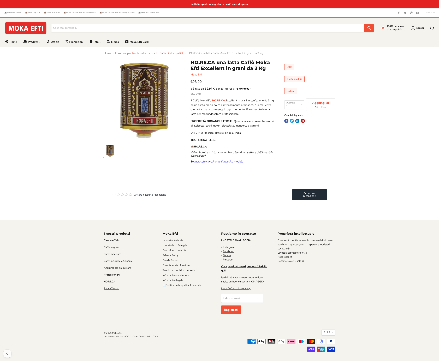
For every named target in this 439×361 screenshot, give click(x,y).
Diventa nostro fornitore (176, 265)
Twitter (227, 255)
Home (107, 53)
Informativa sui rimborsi (176, 275)
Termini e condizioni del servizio (180, 270)
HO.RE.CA (109, 281)
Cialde (117, 261)
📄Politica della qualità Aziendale (182, 285)
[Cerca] (369, 28)
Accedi (420, 28)
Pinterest (228, 259)
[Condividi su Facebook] (286, 121)
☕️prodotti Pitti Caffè (148, 13)
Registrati (231, 310)
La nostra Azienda (173, 240)
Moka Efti (196, 74)
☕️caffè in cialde (52, 13)
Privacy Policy (171, 255)
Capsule (128, 261)
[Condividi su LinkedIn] (297, 121)
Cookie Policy (170, 260)
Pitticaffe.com (111, 288)
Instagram (229, 247)
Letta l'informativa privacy (236, 288)
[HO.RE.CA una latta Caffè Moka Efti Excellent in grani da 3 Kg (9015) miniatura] (110, 151)
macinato (116, 254)
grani (116, 247)
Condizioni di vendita (174, 250)
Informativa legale (173, 280)
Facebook (228, 251)
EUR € (429, 12)
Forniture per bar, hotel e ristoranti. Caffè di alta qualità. (149, 53)
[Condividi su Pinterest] (303, 121)
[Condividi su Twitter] (292, 121)
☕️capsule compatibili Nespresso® (117, 13)
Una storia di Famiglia (175, 245)
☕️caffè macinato (12, 13)
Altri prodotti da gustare (117, 268)
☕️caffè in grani (32, 13)
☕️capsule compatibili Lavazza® (79, 13)
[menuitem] (11, 42)
